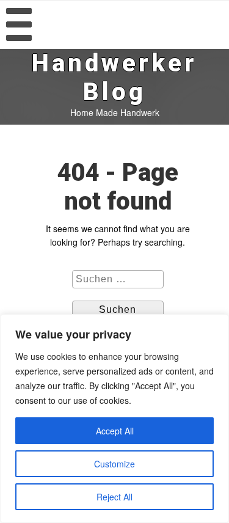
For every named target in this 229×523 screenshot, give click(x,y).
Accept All (115, 431)
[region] (114, 418)
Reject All (114, 497)
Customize (114, 464)
